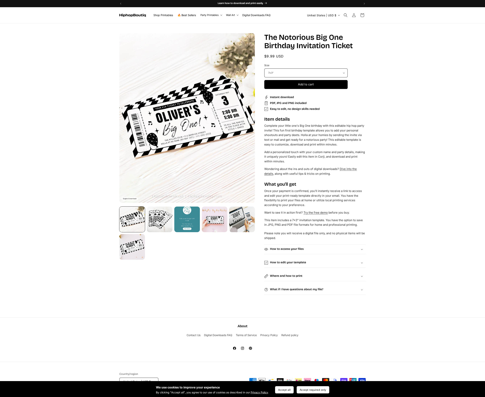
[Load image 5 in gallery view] (242, 219)
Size (267, 65)
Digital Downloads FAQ (218, 335)
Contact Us (193, 335)
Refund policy (289, 335)
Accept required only (313, 389)
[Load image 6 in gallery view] (132, 247)
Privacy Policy (259, 392)
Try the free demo (316, 212)
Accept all (284, 389)
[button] (211, 15)
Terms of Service (246, 335)
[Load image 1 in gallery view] (132, 219)
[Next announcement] (364, 3)
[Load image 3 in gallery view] (187, 219)
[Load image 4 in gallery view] (214, 219)
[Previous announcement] (121, 3)
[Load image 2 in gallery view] (159, 219)
